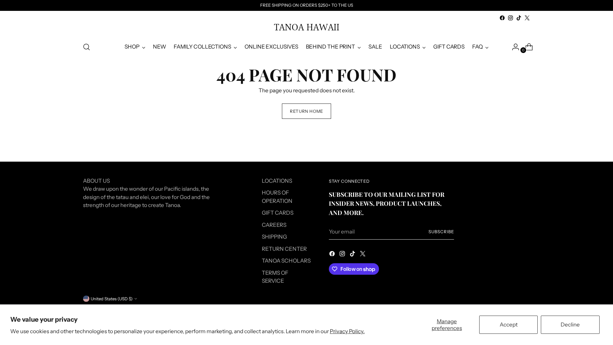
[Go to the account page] (513, 47)
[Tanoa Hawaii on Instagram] (510, 18)
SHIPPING (274, 237)
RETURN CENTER (284, 249)
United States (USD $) (111, 298)
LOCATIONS (277, 181)
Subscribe (441, 231)
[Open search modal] (86, 47)
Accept (509, 324)
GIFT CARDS (277, 213)
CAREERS (274, 225)
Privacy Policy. (347, 331)
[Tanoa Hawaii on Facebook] (502, 18)
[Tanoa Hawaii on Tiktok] (519, 18)
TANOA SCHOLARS (286, 260)
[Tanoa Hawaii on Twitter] (527, 18)
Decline (570, 324)
